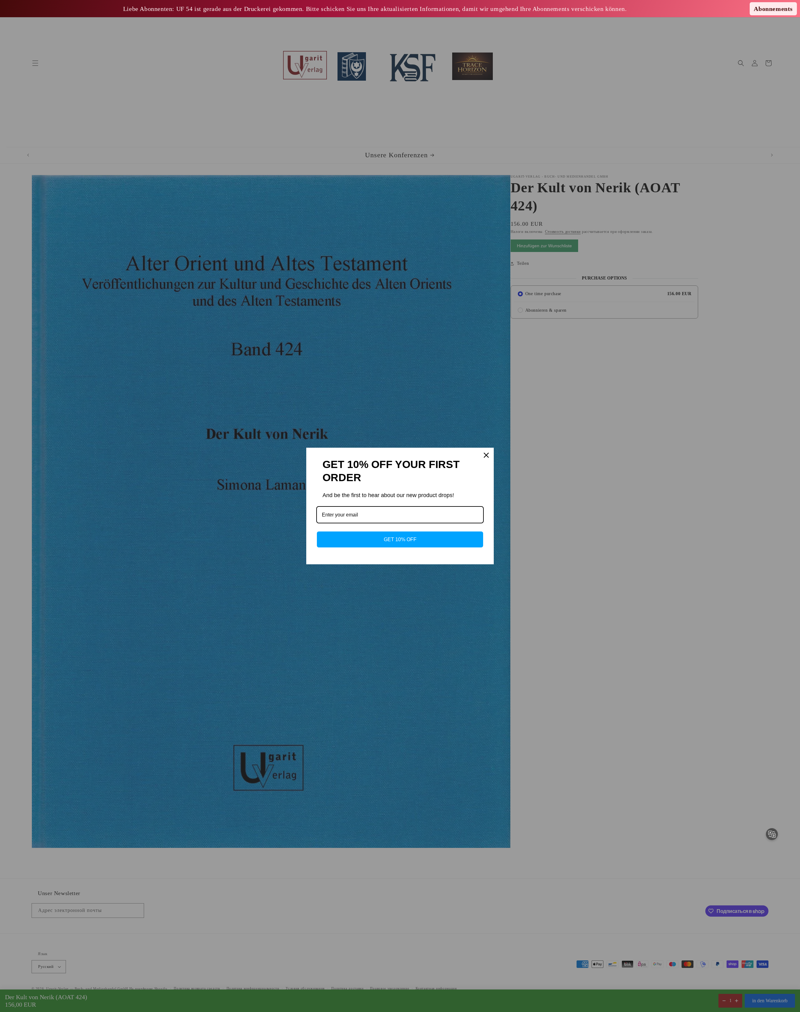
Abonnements (773, 8)
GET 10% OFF (400, 539)
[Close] (486, 455)
